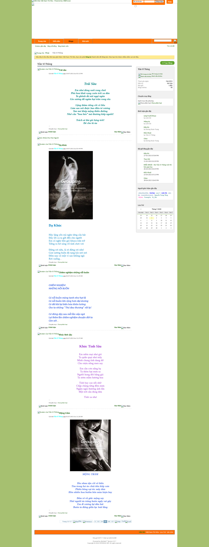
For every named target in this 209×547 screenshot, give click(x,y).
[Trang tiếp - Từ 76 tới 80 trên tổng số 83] (117, 521)
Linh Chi (148, 118)
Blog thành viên (63, 46)
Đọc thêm (117, 132)
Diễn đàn (56, 41)
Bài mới (85, 41)
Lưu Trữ (163, 532)
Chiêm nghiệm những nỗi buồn (74, 273)
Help (170, 2)
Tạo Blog (167, 63)
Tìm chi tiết (170, 46)
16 (109, 521)
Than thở (147, 159)
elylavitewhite (143, 193)
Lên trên (170, 532)
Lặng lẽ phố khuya (150, 116)
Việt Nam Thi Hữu (152, 532)
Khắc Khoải (147, 133)
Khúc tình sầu (65, 335)
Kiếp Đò (146, 127)
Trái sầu (62, 70)
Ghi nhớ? (139, 6)
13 (98, 521)
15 (105, 521)
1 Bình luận (52, 327)
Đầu (79, 521)
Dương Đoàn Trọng (152, 129)
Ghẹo (145, 139)
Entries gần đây (40, 46)
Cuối (123, 521)
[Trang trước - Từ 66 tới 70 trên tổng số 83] (87, 521)
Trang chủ (42, 41)
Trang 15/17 (67, 521)
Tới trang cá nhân (157, 74)
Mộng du (147, 122)
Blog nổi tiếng (52, 46)
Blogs (71, 41)
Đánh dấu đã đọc (156, 76)
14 (102, 521)
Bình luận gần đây (144, 111)
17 (112, 521)
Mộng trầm (64, 413)
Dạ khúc (63, 145)
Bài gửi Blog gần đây (145, 149)
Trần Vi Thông (144, 69)
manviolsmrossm (147, 195)
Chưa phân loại (62, 129)
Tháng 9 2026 (156, 209)
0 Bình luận (52, 132)
